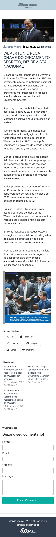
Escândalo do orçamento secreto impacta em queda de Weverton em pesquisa (13, 372)
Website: (7, 464)
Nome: (6, 441)
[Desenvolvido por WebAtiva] (28, 530)
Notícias (46, 46)
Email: (5, 453)
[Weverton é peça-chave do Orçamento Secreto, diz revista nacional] (28, 30)
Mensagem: (9, 476)
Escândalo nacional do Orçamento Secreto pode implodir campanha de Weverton (13, 396)
